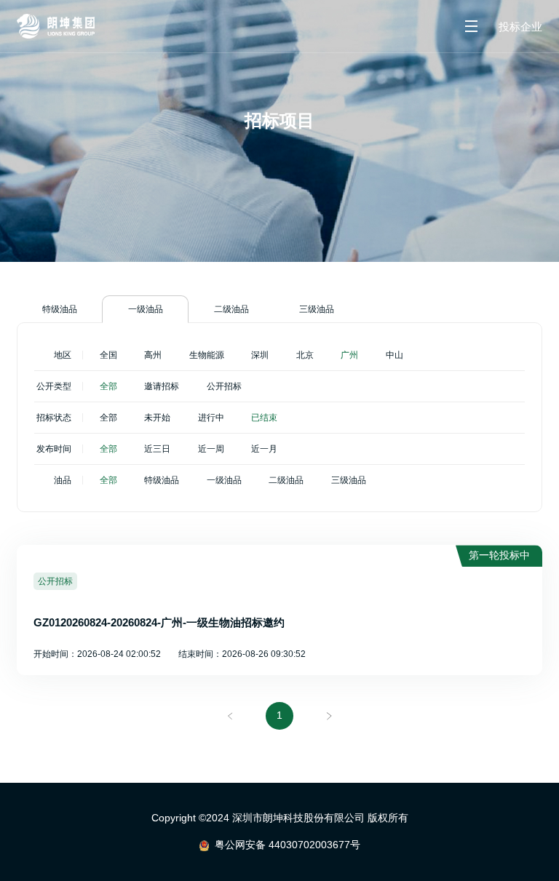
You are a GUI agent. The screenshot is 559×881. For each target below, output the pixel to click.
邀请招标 (161, 386)
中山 (394, 355)
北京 (305, 355)
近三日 (157, 449)
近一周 (211, 449)
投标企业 (520, 26)
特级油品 (59, 309)
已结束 (264, 417)
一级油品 (145, 309)
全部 (108, 386)
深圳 (260, 355)
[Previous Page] (231, 716)
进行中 (211, 417)
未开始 (157, 417)
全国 (108, 355)
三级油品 (316, 309)
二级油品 (231, 309)
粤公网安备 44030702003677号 (287, 845)
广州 (349, 355)
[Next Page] (329, 716)
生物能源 (206, 355)
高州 (153, 355)
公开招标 (224, 386)
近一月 (264, 449)
